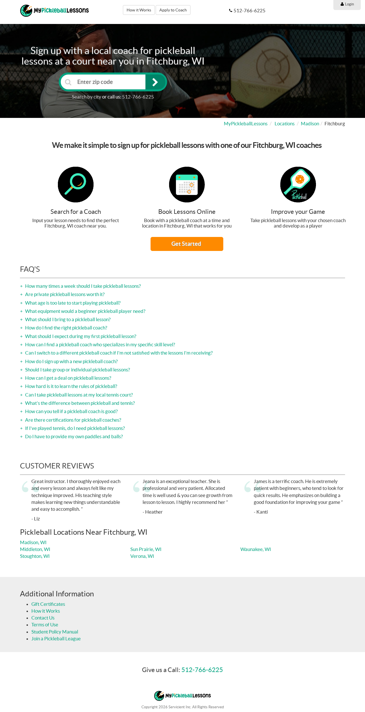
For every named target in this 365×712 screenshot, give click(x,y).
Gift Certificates (48, 604)
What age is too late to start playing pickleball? (72, 302)
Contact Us (42, 617)
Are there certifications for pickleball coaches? (72, 420)
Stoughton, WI (35, 556)
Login (349, 4)
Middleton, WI (35, 549)
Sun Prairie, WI (145, 549)
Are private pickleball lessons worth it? (64, 294)
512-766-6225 (138, 96)
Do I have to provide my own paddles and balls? (73, 436)
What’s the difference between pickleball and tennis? (79, 403)
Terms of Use (44, 624)
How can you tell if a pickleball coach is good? (71, 411)
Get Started (186, 243)
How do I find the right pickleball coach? (65, 327)
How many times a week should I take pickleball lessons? (82, 286)
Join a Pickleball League (56, 638)
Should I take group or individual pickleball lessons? (77, 369)
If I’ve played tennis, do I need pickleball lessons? (74, 428)
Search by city (86, 96)
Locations (285, 123)
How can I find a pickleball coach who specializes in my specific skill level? (99, 344)
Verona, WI (142, 556)
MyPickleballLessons (245, 123)
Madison (310, 123)
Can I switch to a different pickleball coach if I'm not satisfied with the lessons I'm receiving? (118, 352)
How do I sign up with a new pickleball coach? (71, 361)
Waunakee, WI (255, 549)
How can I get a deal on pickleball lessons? (67, 378)
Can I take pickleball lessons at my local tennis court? (78, 394)
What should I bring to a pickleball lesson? (67, 319)
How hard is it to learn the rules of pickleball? (70, 386)
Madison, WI (33, 542)
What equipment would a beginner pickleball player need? (84, 311)
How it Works (139, 10)
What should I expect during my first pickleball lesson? (80, 336)
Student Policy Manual (54, 631)
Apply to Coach (173, 10)
